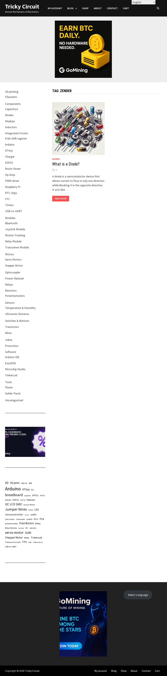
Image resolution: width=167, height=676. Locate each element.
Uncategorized (14, 400)
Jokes (8, 340)
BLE (32, 490)
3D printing (11, 92)
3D (6, 483)
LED (36, 509)
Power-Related (14, 278)
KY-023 (30, 510)
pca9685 (29, 519)
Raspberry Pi (12, 187)
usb (29, 542)
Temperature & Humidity (20, 308)
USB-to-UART (13, 211)
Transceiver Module (17, 247)
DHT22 (42, 495)
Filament (31, 499)
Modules (10, 218)
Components (13, 104)
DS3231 (8, 500)
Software (10, 352)
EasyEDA (10, 363)
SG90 (28, 533)
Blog (70, 8)
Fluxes (9, 387)
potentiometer (11, 523)
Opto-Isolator (10, 519)
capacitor (27, 495)
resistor (21, 528)
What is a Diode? (65, 164)
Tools (8, 382)
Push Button (26, 523)
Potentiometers (15, 296)
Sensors (10, 302)
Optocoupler (12, 272)
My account (55, 8)
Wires (8, 333)
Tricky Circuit (22, 6)
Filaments (11, 97)
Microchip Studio (15, 369)
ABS (30, 483)
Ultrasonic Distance (17, 314)
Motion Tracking (15, 235)
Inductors (11, 127)
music (27, 515)
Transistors (12, 327)
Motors (9, 254)
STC (7, 199)
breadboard (14, 495)
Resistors (11, 290)
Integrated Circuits (16, 133)
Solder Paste (13, 393)
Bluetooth (11, 223)
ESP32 (9, 163)
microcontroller (14, 514)
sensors (33, 528)
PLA (42, 518)
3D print (15, 483)
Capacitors (11, 109)
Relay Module (13, 241)
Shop (85, 8)
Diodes (56, 158)
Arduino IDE (12, 357)
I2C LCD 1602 (13, 504)
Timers (9, 205)
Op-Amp (10, 175)
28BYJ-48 (24, 483)
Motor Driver (13, 169)
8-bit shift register (16, 138)
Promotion (11, 346)
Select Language (138, 595)
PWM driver (12, 181)
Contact (112, 8)
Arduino (10, 144)
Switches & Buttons (17, 321)
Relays (9, 284)
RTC (26, 528)
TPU (24, 542)
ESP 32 (22, 500)
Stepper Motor (14, 265)
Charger (10, 156)
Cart (126, 8)
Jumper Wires (16, 509)
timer (26, 537)
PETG (36, 519)
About (98, 8)
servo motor (14, 532)
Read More (60, 198)
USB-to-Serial (38, 542)
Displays (10, 121)
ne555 (33, 514)
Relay (38, 523)
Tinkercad (11, 375)
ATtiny (9, 150)
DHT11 (35, 495)
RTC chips (11, 193)
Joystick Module (15, 229)
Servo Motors (13, 259)
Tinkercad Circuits (13, 542)
